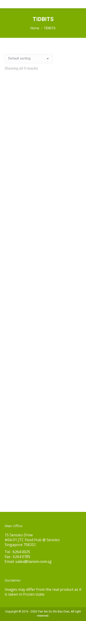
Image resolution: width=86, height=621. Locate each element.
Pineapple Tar (16, 296)
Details (63, 150)
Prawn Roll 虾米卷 (19, 381)
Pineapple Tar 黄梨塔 (64, 296)
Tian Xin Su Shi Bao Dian (53, 611)
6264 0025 (21, 551)
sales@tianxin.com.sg (33, 561)
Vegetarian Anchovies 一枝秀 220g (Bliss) (19, 471)
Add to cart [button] (21, 150)
